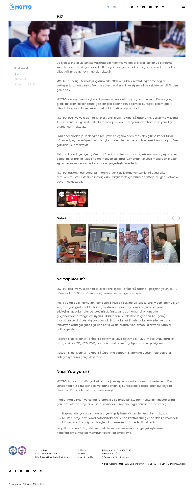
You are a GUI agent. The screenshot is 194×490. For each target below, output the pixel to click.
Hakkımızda (83, 450)
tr (108, 7)
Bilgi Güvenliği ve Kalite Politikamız (52, 457)
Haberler (20, 79)
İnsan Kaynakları (86, 457)
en (114, 7)
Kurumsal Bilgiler (25, 84)
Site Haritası (41, 450)
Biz (16, 74)
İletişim (81, 454)
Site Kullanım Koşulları (46, 454)
